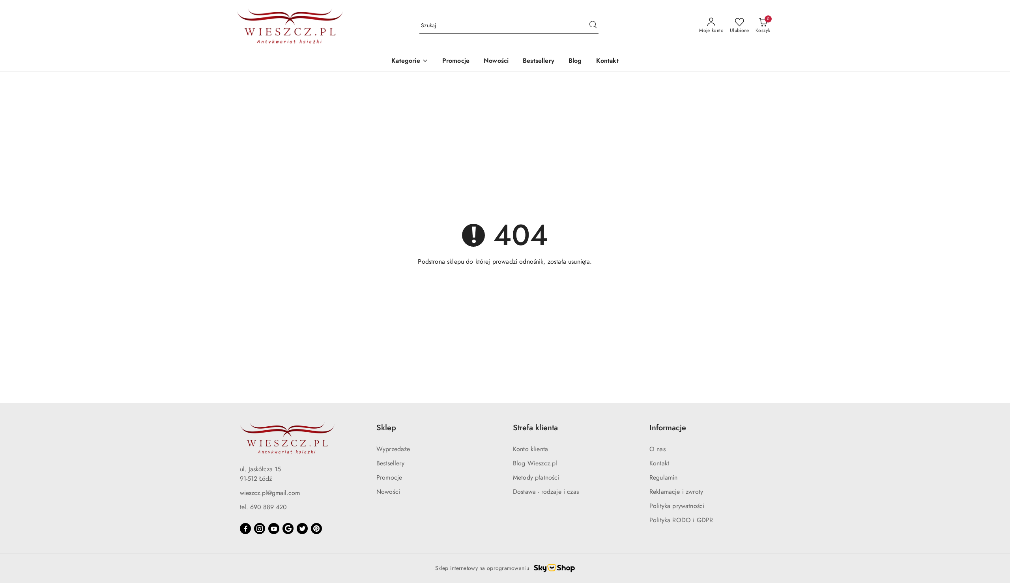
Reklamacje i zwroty (676, 491)
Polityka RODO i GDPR (681, 520)
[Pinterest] (316, 528)
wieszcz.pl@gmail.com (270, 492)
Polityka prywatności (676, 505)
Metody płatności (536, 477)
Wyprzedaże (393, 449)
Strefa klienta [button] (535, 427)
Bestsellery (390, 463)
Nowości (388, 491)
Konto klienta (530, 449)
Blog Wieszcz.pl (535, 463)
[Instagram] (259, 528)
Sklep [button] (386, 427)
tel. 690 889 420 (263, 507)
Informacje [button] (667, 427)
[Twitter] (302, 528)
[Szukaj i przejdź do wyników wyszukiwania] (593, 26)
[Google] (288, 528)
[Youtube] (273, 528)
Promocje (389, 477)
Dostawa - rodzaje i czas (546, 491)
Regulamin (663, 477)
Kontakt (659, 463)
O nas (657, 449)
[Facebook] (245, 528)
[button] (409, 61)
